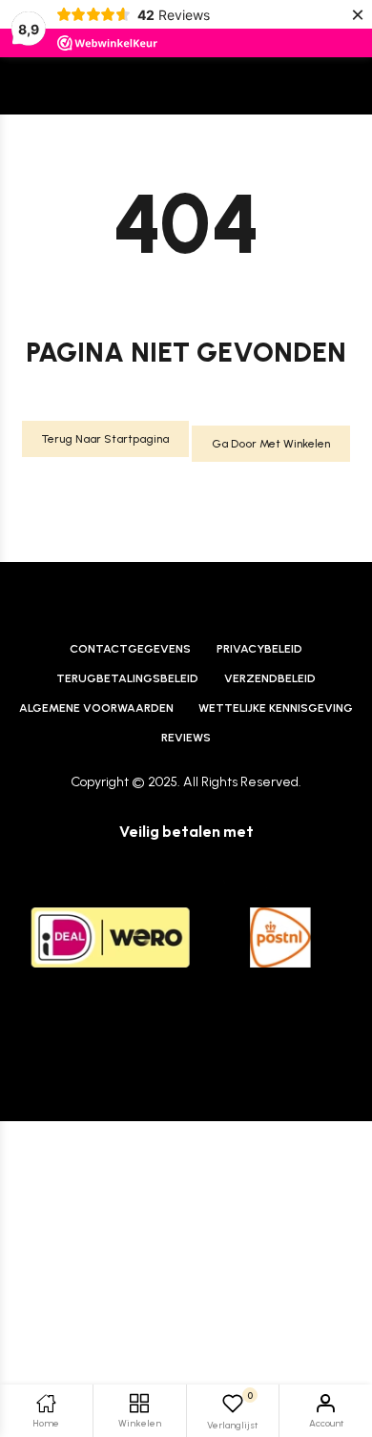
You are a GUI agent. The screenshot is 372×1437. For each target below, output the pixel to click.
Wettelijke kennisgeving (275, 707)
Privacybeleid (259, 648)
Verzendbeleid (270, 678)
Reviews (186, 737)
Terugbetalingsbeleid (127, 678)
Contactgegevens (130, 648)
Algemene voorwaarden (96, 707)
